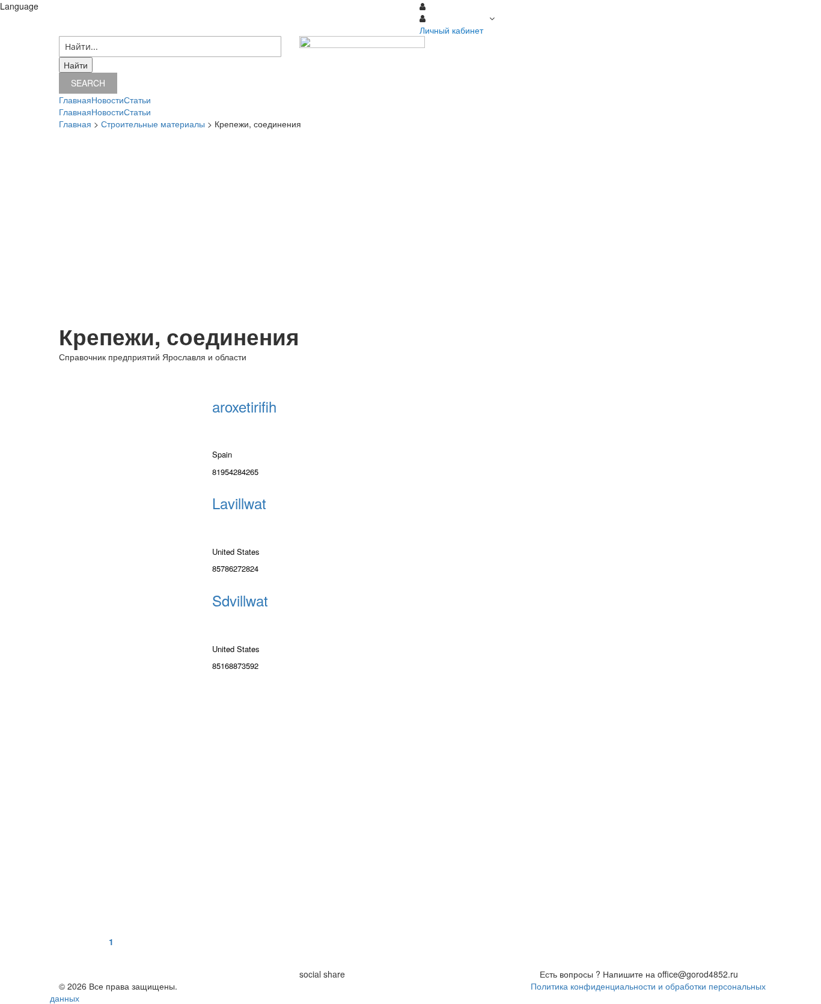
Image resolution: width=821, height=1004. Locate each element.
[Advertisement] (410, 226)
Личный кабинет (451, 30)
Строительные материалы (153, 124)
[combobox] (170, 46)
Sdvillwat (240, 600)
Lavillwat (239, 502)
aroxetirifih (244, 406)
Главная (75, 124)
